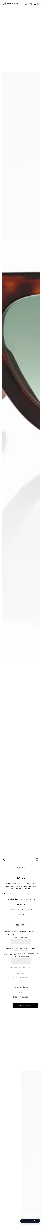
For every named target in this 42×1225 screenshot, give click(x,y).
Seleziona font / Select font (21, 967)
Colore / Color (20, 921)
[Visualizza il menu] (35, 4)
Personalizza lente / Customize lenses (21, 931)
